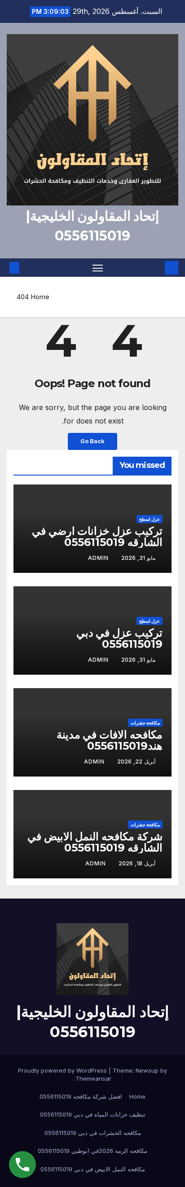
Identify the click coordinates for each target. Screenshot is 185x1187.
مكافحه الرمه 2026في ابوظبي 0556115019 (92, 1150)
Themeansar (93, 1078)
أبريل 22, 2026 (136, 761)
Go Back (92, 441)
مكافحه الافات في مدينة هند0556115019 (110, 740)
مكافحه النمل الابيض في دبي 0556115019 (92, 1169)
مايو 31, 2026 (138, 557)
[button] (28, 267)
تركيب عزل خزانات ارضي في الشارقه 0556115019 (97, 536)
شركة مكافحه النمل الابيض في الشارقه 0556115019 (95, 842)
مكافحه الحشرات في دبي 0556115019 (92, 1132)
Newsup (147, 1070)
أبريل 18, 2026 (137, 863)
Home (40, 296)
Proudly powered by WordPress (63, 1070)
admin (98, 557)
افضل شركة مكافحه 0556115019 (81, 1096)
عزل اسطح (149, 519)
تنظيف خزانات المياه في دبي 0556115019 (92, 1114)
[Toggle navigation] (98, 268)
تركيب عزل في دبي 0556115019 (119, 638)
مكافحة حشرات (145, 722)
